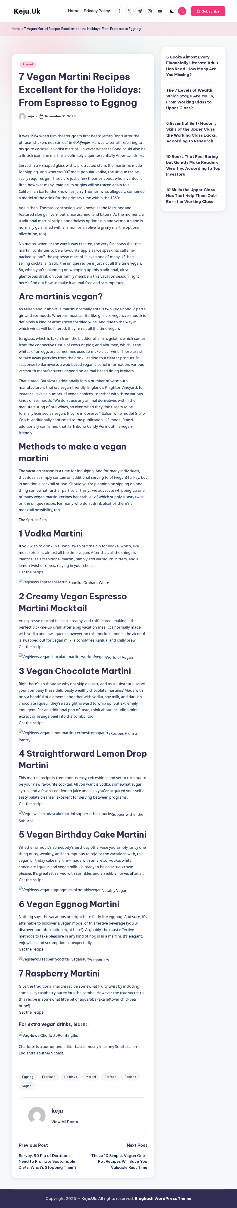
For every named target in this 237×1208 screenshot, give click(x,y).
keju (57, 1110)
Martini (91, 1077)
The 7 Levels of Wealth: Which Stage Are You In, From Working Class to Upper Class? (190, 99)
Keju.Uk (27, 11)
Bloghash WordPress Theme (163, 1198)
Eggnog (27, 1077)
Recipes (130, 1077)
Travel (27, 64)
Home (16, 29)
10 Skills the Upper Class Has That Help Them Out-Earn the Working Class (191, 195)
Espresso (49, 1077)
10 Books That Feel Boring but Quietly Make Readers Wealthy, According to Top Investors (193, 165)
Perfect (110, 1077)
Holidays (70, 1077)
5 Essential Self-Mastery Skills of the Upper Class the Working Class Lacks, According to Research (191, 132)
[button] (208, 11)
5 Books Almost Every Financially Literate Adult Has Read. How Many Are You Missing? (192, 66)
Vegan (26, 1086)
